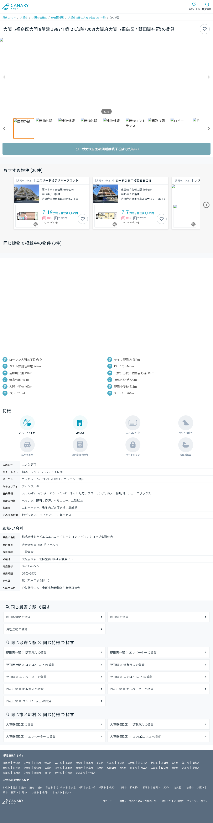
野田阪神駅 (57, 17)
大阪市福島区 (39, 17)
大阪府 (23, 17)
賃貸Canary (9, 17)
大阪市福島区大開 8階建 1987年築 (86, 17)
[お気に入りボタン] (205, 29)
